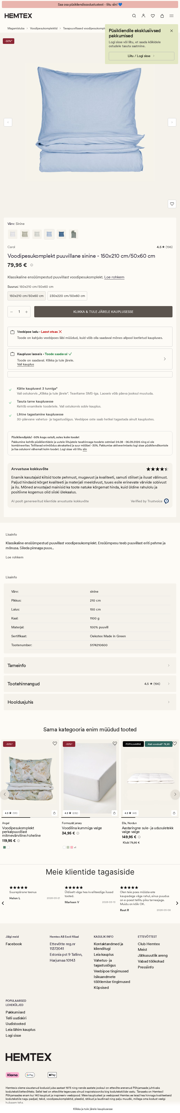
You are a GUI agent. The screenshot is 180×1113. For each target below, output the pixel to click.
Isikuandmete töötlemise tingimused (112, 979)
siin (85, 449)
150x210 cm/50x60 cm (27, 296)
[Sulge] (171, 31)
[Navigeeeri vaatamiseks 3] (157, 817)
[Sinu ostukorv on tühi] (162, 15)
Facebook (14, 944)
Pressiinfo (146, 967)
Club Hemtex (149, 944)
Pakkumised (15, 1012)
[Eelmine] (8, 122)
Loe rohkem (114, 277)
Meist (142, 949)
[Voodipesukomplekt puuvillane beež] (37, 234)
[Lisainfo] (31, 266)
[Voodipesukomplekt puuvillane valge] (12, 234)
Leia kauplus (104, 954)
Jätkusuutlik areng (152, 955)
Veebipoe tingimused (111, 971)
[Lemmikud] (153, 15)
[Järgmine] (172, 122)
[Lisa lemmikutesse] (172, 204)
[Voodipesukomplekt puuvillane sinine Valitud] (49, 234)
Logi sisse (13, 1035)
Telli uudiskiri (16, 1018)
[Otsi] (134, 15)
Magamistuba (16, 28)
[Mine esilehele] (18, 15)
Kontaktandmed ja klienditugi (108, 946)
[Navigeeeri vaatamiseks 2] (44, 817)
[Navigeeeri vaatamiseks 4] (171, 817)
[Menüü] (171, 15)
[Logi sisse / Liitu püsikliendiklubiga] (143, 15)
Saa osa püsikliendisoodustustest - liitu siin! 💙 (90, 4)
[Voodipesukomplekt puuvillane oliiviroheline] (73, 234)
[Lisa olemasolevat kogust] (26, 312)
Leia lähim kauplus (20, 1029)
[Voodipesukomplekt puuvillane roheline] (25, 234)
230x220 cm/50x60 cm (67, 296)
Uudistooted (15, 1023)
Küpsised (101, 987)
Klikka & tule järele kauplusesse (103, 312)
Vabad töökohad (151, 961)
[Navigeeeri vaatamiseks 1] (15, 817)
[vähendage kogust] (11, 312)
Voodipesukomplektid (43, 28)
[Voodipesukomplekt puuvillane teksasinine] (61, 234)
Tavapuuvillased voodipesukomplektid (87, 28)
